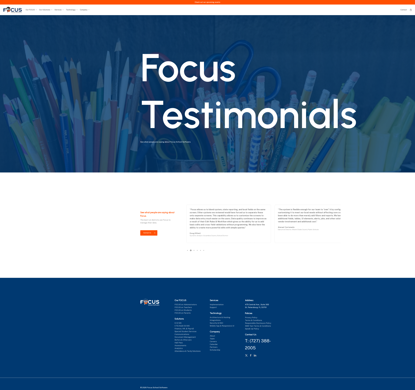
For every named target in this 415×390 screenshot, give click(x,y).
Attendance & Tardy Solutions (188, 351)
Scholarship (215, 350)
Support (213, 307)
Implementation (217, 304)
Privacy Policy (251, 317)
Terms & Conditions (253, 320)
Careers (213, 341)
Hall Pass (179, 343)
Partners (213, 347)
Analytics (179, 348)
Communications (182, 334)
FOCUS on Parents (183, 313)
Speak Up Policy (252, 329)
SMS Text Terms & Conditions (258, 326)
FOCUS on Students (183, 310)
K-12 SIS (178, 323)
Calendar (214, 344)
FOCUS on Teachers (183, 307)
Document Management (185, 337)
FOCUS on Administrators (186, 304)
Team (212, 339)
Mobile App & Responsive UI (222, 326)
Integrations (215, 320)
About (212, 336)
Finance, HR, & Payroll (184, 329)
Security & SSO (216, 323)
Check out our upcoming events (207, 2)
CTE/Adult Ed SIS (182, 326)
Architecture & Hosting (220, 317)
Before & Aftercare (183, 340)
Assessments (180, 345)
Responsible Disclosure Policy (258, 323)
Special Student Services (185, 331)
